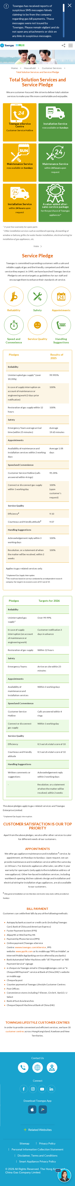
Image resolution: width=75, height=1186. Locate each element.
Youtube (42, 1089)
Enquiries (37, 1067)
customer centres (15, 1031)
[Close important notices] (69, 5)
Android (43, 1108)
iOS (32, 1108)
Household (30, 68)
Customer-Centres (52, 1067)
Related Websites (40, 1129)
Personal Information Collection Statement (37, 1149)
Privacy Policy (47, 1143)
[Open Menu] (70, 45)
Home (14, 68)
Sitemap (24, 1143)
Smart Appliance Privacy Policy (37, 1161)
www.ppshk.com (24, 951)
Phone (23, 1067)
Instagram (33, 1089)
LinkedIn (51, 1089)
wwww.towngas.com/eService (30, 947)
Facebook (24, 1089)
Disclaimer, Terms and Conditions (38, 1155)
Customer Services (52, 68)
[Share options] (63, 45)
